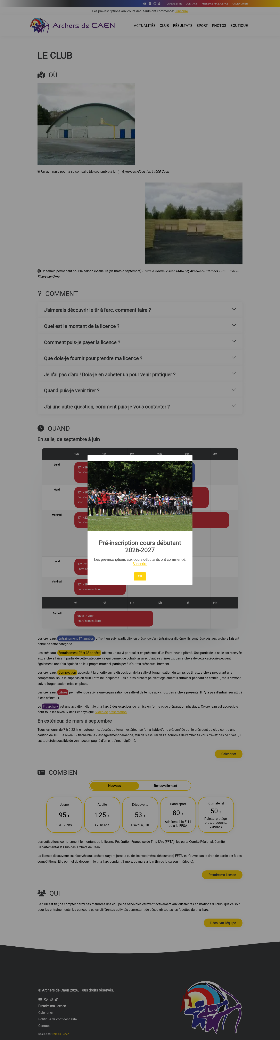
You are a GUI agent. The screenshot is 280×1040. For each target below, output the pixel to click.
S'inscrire (140, 564)
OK (140, 576)
